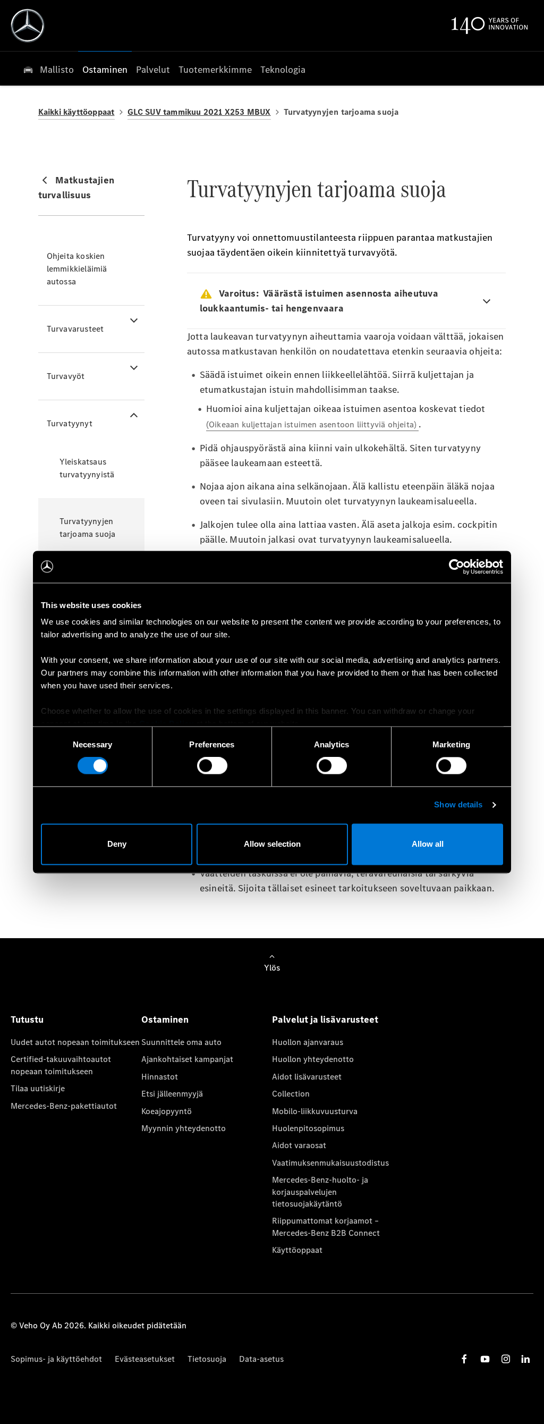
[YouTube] (485, 1359)
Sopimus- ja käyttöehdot (56, 1358)
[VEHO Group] (28, 26)
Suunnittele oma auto (181, 1042)
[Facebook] (464, 1359)
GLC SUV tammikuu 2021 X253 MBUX (199, 111)
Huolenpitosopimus (308, 1128)
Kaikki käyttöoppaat (76, 111)
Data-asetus (261, 1358)
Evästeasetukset (145, 1358)
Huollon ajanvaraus (307, 1042)
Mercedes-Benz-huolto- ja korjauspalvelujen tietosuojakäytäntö (320, 1191)
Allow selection (272, 843)
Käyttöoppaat (297, 1250)
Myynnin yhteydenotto (183, 1128)
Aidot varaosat (299, 1145)
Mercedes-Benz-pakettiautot (64, 1105)
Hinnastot (159, 1076)
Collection (291, 1093)
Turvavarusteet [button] (75, 328)
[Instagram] (505, 1359)
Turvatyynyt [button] (69, 423)
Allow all (428, 843)
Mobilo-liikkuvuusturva (315, 1111)
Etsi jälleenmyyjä (172, 1093)
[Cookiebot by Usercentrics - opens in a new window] (456, 567)
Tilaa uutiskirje (38, 1088)
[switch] (212, 765)
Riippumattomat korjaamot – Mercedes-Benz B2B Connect (326, 1226)
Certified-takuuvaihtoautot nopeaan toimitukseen (61, 1065)
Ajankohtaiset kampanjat (187, 1059)
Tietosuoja (207, 1358)
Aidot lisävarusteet (307, 1076)
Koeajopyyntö (166, 1111)
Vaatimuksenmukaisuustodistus (330, 1162)
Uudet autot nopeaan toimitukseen (75, 1042)
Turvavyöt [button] (66, 376)
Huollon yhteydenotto (313, 1059)
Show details (458, 805)
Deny (116, 843)
